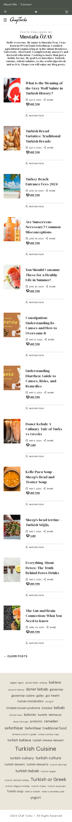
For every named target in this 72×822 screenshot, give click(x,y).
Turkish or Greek (48, 779)
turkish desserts (37, 764)
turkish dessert (15, 764)
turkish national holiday (17, 780)
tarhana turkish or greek (24, 734)
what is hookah (32, 791)
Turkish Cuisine (35, 748)
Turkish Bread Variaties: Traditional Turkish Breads (43, 136)
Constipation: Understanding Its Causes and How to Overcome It (41, 325)
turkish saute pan (57, 786)
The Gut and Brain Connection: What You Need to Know (44, 615)
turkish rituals (38, 786)
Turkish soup (15, 791)
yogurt (35, 797)
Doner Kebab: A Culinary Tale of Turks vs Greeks (44, 429)
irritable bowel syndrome (23, 708)
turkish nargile (48, 771)
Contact (26, 4)
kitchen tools (15, 715)
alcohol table (31, 682)
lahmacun (55, 715)
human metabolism (31, 701)
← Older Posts (15, 656)
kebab (59, 707)
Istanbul (47, 708)
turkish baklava (19, 740)
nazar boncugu (20, 721)
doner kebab (37, 689)
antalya (43, 682)
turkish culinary (22, 758)
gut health (53, 696)
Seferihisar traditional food (45, 728)
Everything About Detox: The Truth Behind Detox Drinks (42, 567)
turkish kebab (27, 770)
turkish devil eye (58, 764)
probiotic (36, 721)
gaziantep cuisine (23, 696)
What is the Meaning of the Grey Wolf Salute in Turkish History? (44, 88)
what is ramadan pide (53, 791)
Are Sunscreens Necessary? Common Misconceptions (43, 227)
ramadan (51, 721)
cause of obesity (16, 689)
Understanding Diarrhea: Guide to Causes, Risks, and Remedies (41, 378)
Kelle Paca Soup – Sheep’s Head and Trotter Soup (40, 476)
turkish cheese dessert (48, 740)
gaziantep (56, 689)
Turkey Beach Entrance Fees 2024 (42, 182)
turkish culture (48, 757)
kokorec (30, 714)
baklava (55, 682)
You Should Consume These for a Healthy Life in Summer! (43, 274)
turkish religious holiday (17, 786)
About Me (10, 4)
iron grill (49, 701)
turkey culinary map (48, 734)
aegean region (17, 682)
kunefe (42, 715)
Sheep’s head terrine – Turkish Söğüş (44, 522)
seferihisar (14, 728)
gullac (40, 696)
